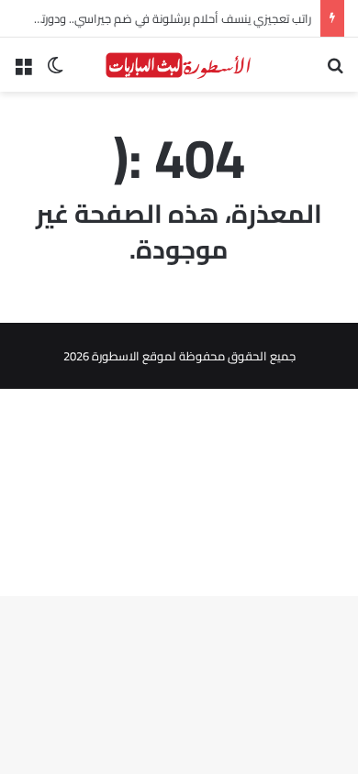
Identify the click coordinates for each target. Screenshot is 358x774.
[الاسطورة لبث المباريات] (179, 64)
